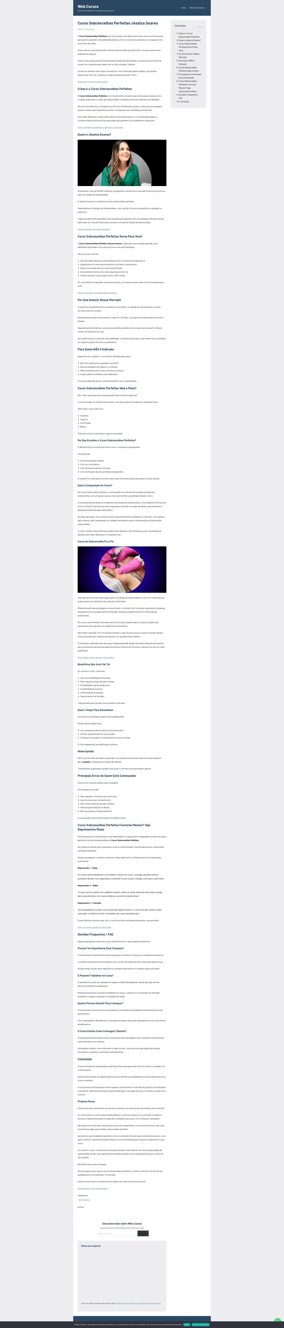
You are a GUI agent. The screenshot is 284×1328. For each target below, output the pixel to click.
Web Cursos (88, 6)
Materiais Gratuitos (197, 8)
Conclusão (184, 101)
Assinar (143, 1233)
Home (183, 8)
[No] (281, 1325)
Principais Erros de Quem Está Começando (189, 76)
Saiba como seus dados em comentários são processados (138, 1303)
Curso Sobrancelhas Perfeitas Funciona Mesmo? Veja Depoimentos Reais (188, 86)
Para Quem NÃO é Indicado (187, 62)
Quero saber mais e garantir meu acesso (96, 657)
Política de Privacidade (201, 1324)
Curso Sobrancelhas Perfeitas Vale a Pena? (189, 69)
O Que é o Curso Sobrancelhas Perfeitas (188, 35)
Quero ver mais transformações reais (94, 927)
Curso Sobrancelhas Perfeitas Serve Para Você (188, 47)
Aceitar (186, 1324)
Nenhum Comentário (86, 29)
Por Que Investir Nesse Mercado (189, 56)
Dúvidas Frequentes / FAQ (188, 96)
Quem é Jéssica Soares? (190, 40)
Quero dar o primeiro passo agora (93, 81)
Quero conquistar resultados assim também (97, 293)
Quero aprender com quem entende (93, 229)
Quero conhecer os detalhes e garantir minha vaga (100, 127)
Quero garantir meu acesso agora (93, 1188)
